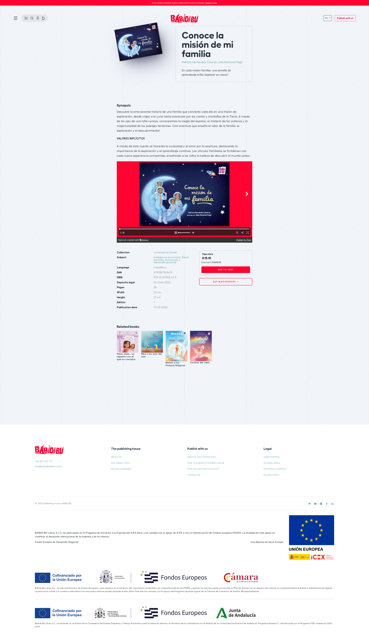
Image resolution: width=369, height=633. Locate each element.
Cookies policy (272, 463)
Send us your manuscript (201, 457)
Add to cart (226, 270)
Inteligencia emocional (167, 257)
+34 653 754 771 (43, 461)
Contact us (193, 475)
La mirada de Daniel (165, 252)
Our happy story (120, 463)
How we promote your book (203, 469)
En (326, 18)
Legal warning (271, 457)
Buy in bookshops (225, 282)
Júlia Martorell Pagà (230, 62)
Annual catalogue (121, 469)
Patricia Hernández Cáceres (199, 62)
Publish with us (345, 18)
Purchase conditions (275, 469)
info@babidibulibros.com (48, 466)
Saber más (211, 3)
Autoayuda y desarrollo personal (167, 261)
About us (116, 457)
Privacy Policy (271, 475)
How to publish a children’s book (205, 463)
